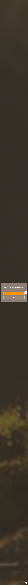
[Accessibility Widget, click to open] (26, 292)
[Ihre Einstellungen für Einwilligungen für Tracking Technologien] (26, 583)
